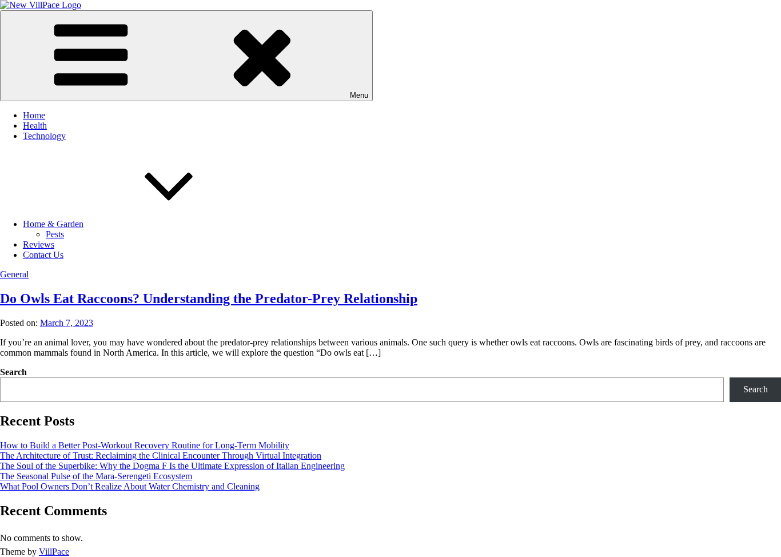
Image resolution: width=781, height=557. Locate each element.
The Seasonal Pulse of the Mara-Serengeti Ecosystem (96, 476)
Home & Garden (53, 224)
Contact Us (43, 255)
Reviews (38, 244)
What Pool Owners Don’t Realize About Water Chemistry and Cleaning (130, 486)
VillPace (54, 551)
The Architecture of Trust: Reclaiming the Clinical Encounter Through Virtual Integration (160, 455)
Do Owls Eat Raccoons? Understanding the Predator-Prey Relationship (208, 298)
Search (13, 372)
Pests (55, 234)
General (14, 274)
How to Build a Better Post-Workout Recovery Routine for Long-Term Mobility (144, 445)
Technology (44, 136)
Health (35, 125)
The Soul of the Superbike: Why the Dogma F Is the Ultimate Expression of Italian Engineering (172, 466)
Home (34, 115)
